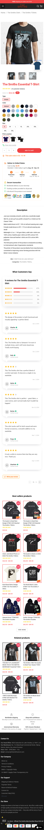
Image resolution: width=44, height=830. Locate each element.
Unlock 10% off (4, 821)
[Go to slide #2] (22, 76)
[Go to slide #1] (11, 76)
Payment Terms (6, 784)
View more (22, 629)
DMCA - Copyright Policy (9, 769)
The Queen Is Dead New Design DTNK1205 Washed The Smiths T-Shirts (10, 523)
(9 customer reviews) (18, 89)
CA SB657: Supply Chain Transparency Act (14, 772)
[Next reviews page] (40, 482)
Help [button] (40, 827)
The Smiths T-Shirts (29, 13)
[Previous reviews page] (30, 482)
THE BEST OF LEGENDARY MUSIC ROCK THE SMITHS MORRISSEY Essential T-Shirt (11, 665)
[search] (38, 6)
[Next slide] (40, 43)
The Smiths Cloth (13, 13)
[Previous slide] (4, 43)
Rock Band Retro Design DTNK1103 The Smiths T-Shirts (10, 587)
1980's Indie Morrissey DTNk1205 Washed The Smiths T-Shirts (9, 698)
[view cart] (41, 6)
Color (4, 103)
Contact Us (4, 790)
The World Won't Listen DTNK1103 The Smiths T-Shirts (31, 587)
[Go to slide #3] (33, 76)
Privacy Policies (6, 766)
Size (3, 123)
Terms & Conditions (7, 764)
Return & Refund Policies (9, 787)
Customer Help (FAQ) (8, 793)
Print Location (7, 134)
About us (4, 761)
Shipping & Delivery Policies (10, 782)
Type (4, 96)
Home (3, 13)
